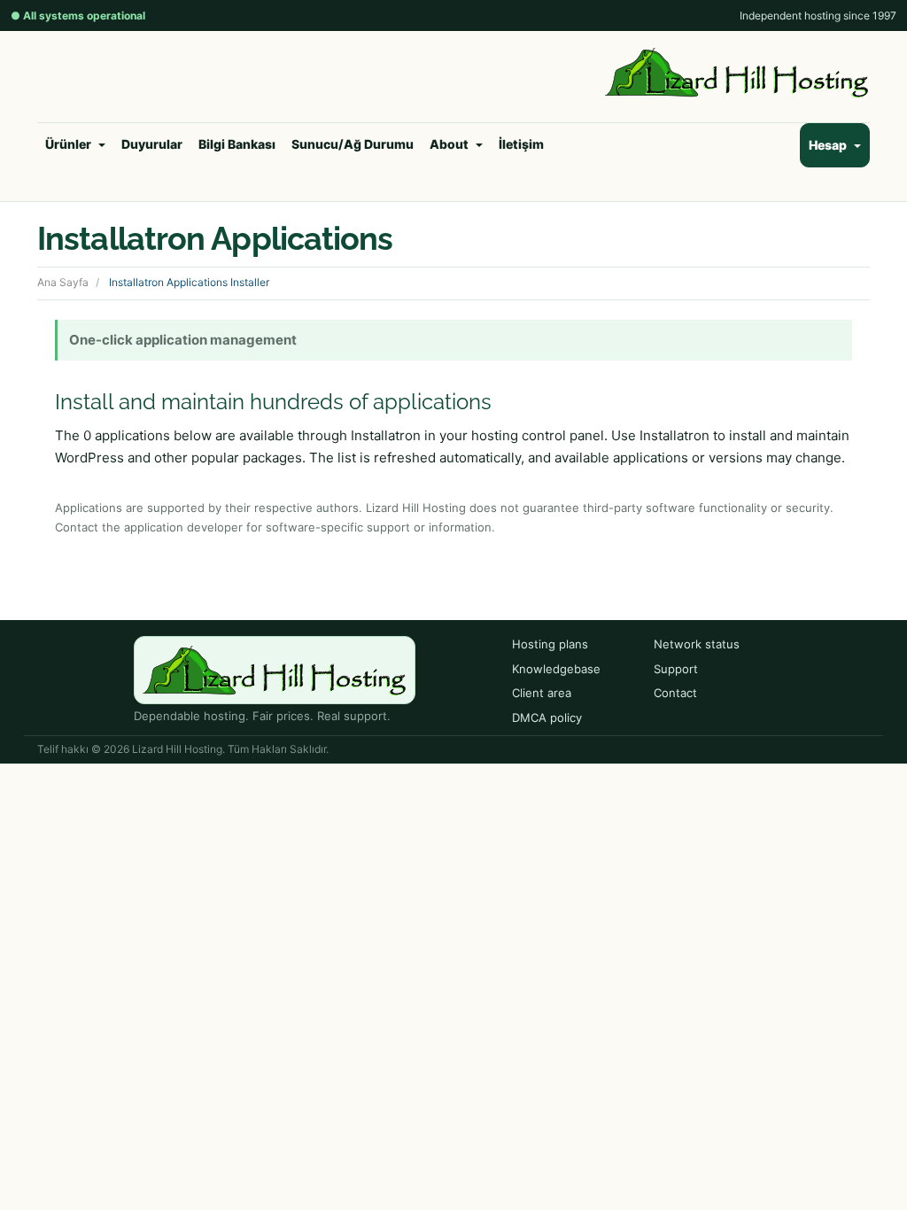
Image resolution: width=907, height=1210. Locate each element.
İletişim (521, 143)
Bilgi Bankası (236, 143)
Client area (541, 693)
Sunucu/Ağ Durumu (352, 143)
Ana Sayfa (63, 282)
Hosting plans (550, 644)
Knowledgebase (556, 669)
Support (676, 669)
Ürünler (71, 143)
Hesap (830, 144)
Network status (697, 644)
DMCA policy (547, 717)
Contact (675, 693)
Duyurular (151, 143)
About (452, 143)
